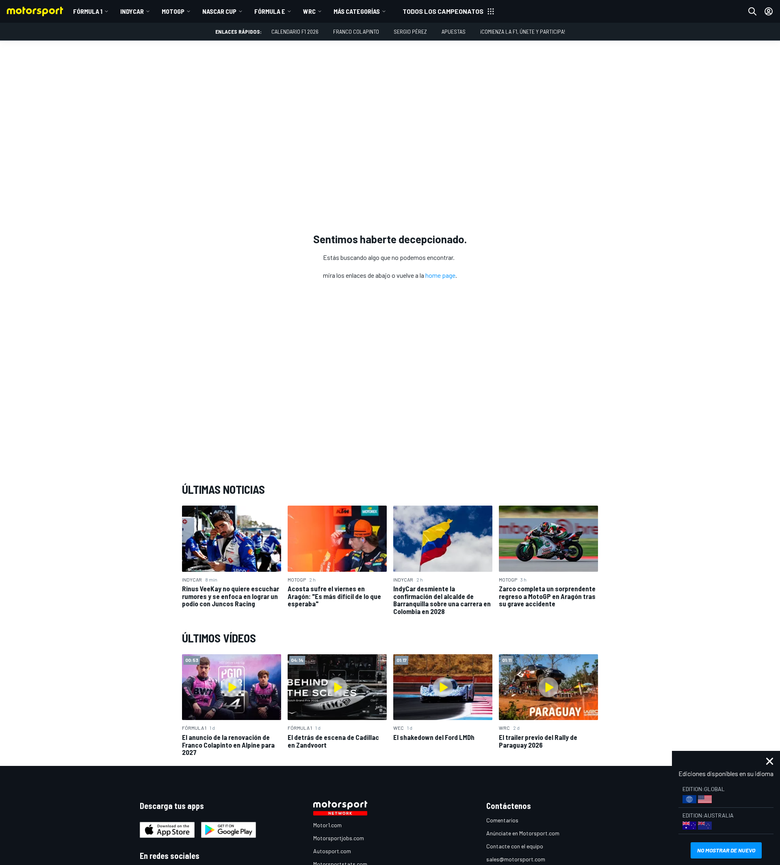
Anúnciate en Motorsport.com (522, 833)
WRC (309, 11)
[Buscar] (752, 11)
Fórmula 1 (87, 11)
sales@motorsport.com (515, 859)
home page (440, 275)
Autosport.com (332, 851)
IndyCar (132, 11)
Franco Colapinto (356, 31)
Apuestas (454, 31)
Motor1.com (327, 825)
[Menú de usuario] (768, 11)
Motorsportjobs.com (338, 838)
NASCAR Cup (219, 11)
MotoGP (173, 11)
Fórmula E (269, 11)
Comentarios (502, 820)
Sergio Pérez (410, 31)
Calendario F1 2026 (294, 31)
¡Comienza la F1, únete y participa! (522, 31)
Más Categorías (357, 11)
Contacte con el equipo (514, 846)
